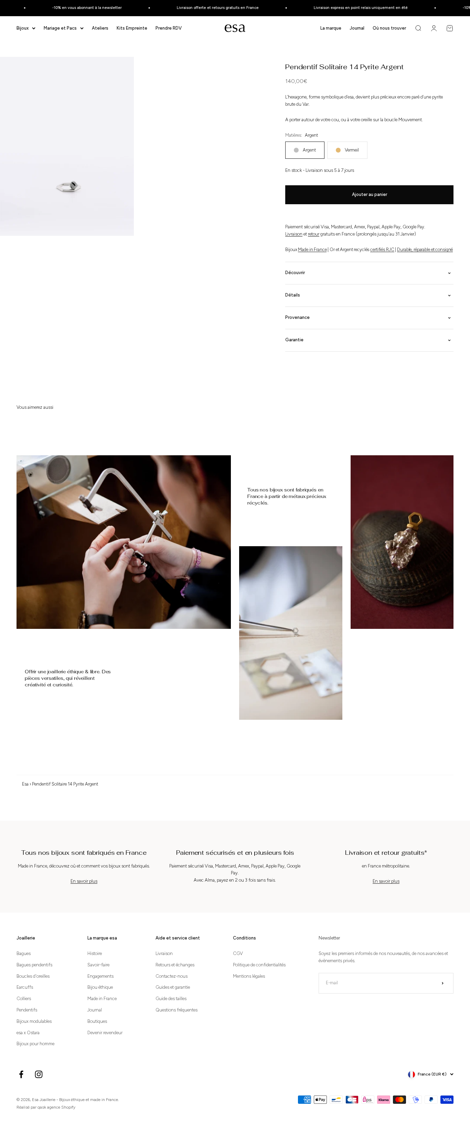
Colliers (24, 998)
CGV (238, 953)
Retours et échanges (175, 964)
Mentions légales (249, 976)
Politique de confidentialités (259, 964)
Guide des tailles (171, 998)
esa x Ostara (28, 1032)
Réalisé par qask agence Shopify (46, 1107)
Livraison (293, 234)
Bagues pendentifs (34, 964)
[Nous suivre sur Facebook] (21, 1074)
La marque (330, 27)
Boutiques (97, 1021)
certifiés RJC (382, 249)
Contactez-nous (172, 976)
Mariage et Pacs (60, 27)
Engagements (100, 976)
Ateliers (100, 27)
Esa (25, 784)
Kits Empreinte (132, 27)
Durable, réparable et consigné (425, 249)
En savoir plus (84, 881)
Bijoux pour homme (35, 1043)
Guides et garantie (173, 987)
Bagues (24, 953)
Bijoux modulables (34, 1021)
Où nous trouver (389, 27)
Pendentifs (27, 1010)
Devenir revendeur (104, 1032)
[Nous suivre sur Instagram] (38, 1074)
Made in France (312, 249)
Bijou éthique (100, 987)
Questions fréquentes (176, 1010)
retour (313, 234)
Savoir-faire (98, 964)
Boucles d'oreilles (33, 976)
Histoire (94, 953)
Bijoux (23, 27)
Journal (357, 27)
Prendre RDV (169, 27)
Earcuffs (25, 987)
